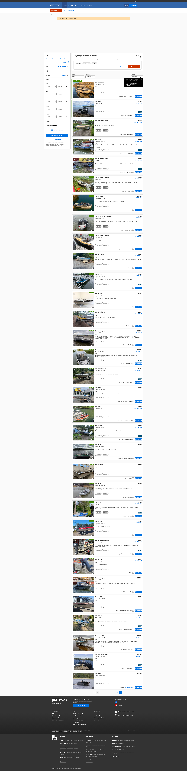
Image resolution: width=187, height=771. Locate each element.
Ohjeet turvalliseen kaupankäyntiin (125, 715)
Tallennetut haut (56, 714)
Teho (47, 84)
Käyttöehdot (76, 722)
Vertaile (106, 93)
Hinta (47, 91)
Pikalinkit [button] (82, 5)
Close (141, 79)
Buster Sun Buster (107, 127)
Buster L (107, 662)
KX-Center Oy (128, 687)
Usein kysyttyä (77, 718)
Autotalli (55, 1)
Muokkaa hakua (56, 10)
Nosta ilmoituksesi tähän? (88, 81)
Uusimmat (70, 5)
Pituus (48, 114)
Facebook (120, 702)
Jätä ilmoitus (133, 5)
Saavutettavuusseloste (79, 724)
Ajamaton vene (52, 125)
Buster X (107, 357)
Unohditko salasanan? (79, 716)
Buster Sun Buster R (107, 184)
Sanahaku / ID (65, 59)
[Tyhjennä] (67, 66)
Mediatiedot (97, 716)
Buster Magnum (107, 203)
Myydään (52, 14)
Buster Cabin (107, 89)
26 (117, 692)
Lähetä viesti (138, 96)
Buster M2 (107, 300)
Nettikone (65, 1)
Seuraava (120, 692)
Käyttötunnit (49, 99)
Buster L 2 (107, 528)
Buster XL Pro (107, 223)
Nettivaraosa (70, 1)
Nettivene (55, 5)
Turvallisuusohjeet (78, 720)
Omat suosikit (56, 718)
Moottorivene (58, 14)
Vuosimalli (49, 106)
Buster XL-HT (107, 643)
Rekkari (81, 1)
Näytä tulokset (57, 135)
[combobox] (57, 75)
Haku (65, 5)
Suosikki (99, 93)
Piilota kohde (74, 121)
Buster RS (107, 604)
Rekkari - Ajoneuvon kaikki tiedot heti (126, 711)
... (113, 692)
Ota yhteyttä (97, 720)
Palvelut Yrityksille (99, 718)
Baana (84, 1)
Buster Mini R (107, 319)
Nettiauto (51, 1)
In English (135, 1)
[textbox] (56, 75)
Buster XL (107, 281)
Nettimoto (60, 1)
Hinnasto (96, 714)
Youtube (120, 705)
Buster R (107, 146)
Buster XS (107, 109)
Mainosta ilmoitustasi (58, 720)
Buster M (107, 451)
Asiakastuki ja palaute (79, 714)
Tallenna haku (70, 10)
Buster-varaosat (135, 59)
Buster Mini (107, 471)
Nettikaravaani (76, 1)
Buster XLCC (107, 681)
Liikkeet (77, 5)
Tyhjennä (66, 62)
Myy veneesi (81, 705)
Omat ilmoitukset (57, 716)
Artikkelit (89, 5)
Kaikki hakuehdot (58, 130)
